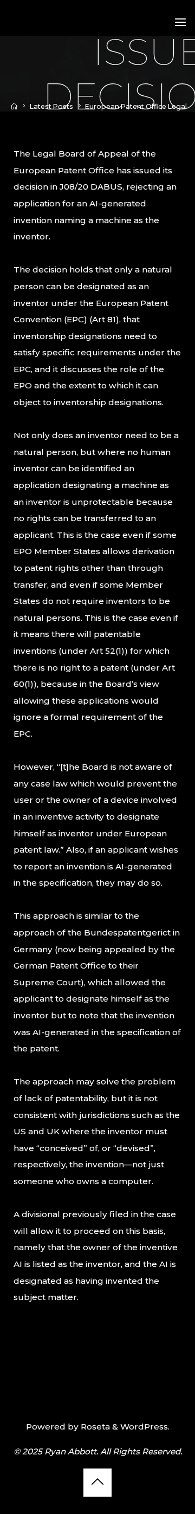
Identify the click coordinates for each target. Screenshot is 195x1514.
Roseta (94, 1426)
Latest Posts (51, 106)
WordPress (144, 1426)
